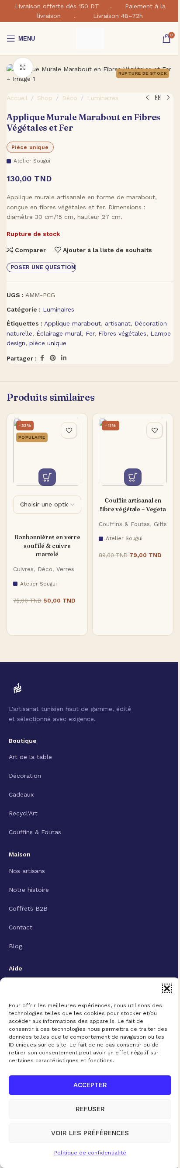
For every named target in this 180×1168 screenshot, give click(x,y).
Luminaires (102, 97)
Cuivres (23, 569)
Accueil (17, 97)
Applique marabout (72, 323)
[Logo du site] (90, 38)
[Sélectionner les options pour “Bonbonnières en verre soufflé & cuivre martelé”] (47, 477)
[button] (167, 988)
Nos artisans (27, 870)
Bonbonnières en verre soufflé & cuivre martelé (47, 545)
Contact (20, 927)
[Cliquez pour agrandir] (23, 67)
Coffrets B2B (28, 908)
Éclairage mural (59, 333)
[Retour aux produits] (157, 98)
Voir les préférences (90, 1133)
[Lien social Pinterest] (53, 358)
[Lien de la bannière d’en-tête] (90, 11)
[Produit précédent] (147, 98)
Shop (44, 97)
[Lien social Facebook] (42, 358)
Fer (90, 333)
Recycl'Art (23, 813)
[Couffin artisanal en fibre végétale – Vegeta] (133, 452)
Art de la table (30, 756)
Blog (15, 946)
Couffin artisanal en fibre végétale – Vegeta (133, 504)
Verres (65, 569)
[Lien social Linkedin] (64, 358)
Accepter (90, 1085)
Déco (69, 97)
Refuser (90, 1109)
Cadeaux (21, 794)
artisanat (118, 323)
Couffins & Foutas (124, 524)
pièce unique (47, 343)
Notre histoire (29, 889)
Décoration (25, 775)
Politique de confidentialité (90, 1153)
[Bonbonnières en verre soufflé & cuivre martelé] (47, 452)
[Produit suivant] (168, 98)
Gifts (160, 524)
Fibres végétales (122, 333)
